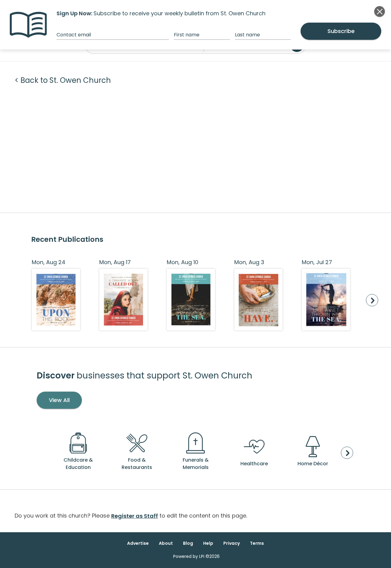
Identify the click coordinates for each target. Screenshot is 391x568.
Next (372, 300)
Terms (257, 543)
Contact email (74, 34)
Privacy (231, 543)
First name (186, 34)
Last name (247, 34)
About (166, 543)
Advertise (138, 543)
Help (208, 543)
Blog (188, 543)
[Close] (379, 11)
